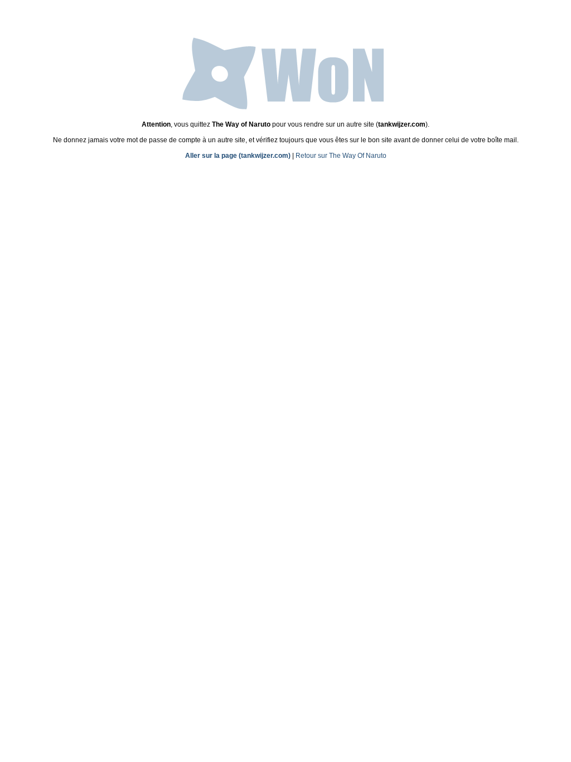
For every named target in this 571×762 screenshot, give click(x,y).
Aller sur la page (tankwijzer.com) (238, 156)
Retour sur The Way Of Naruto (341, 156)
